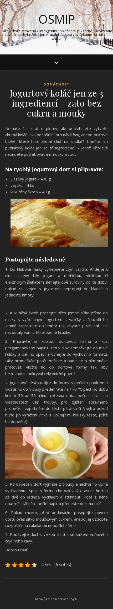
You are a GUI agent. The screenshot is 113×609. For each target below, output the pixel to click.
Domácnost (57, 84)
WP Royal (70, 599)
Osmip (56, 19)
